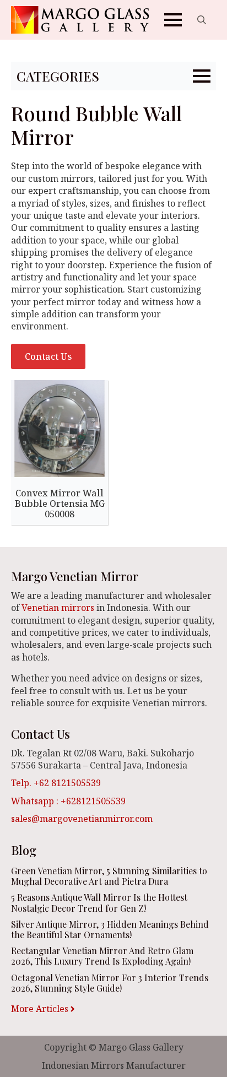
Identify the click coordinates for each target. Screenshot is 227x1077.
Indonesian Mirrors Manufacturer (114, 1065)
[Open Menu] (173, 20)
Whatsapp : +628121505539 (68, 801)
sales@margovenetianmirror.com (82, 819)
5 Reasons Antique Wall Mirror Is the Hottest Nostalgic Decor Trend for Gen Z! (99, 902)
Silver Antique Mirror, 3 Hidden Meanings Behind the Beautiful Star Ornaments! (110, 929)
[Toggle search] (201, 20)
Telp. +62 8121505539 (56, 783)
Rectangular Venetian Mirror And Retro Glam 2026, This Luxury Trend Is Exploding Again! (102, 955)
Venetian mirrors (57, 608)
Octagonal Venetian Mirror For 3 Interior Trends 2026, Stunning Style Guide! (109, 982)
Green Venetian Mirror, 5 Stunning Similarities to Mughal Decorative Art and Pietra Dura (109, 875)
